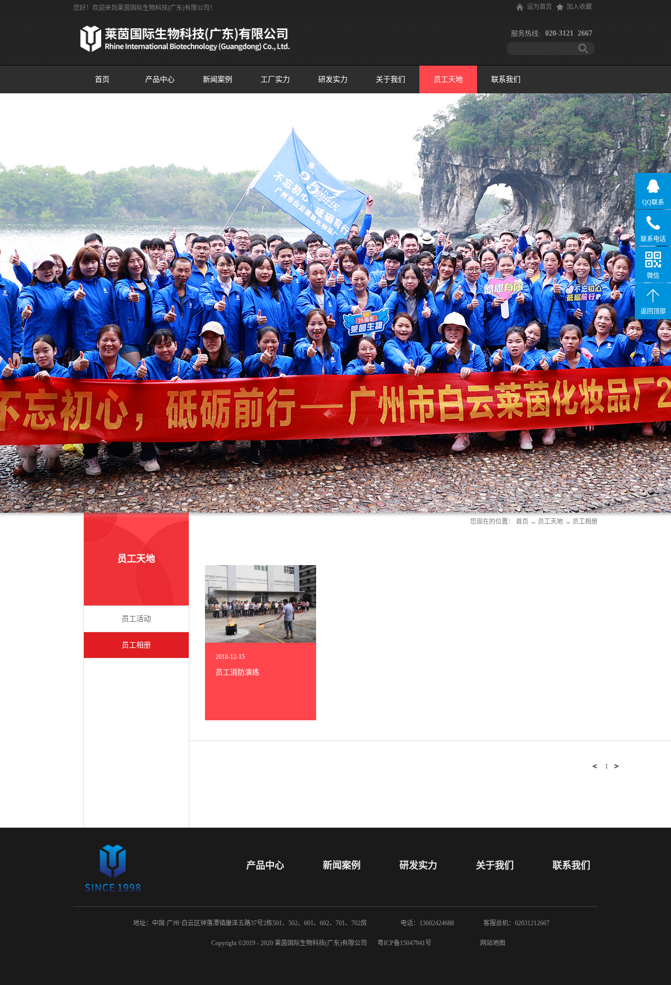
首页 (102, 79)
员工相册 (585, 521)
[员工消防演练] (260, 569)
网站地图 (491, 943)
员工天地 (550, 521)
